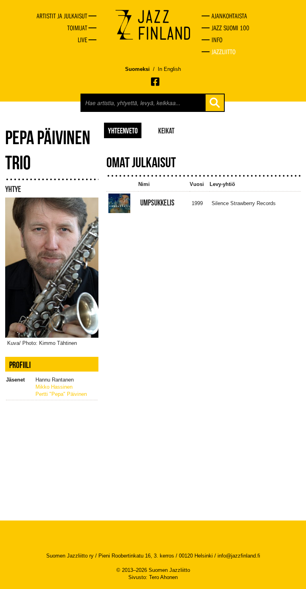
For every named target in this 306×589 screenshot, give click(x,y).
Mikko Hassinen (54, 387)
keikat (166, 130)
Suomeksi (137, 69)
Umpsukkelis (157, 202)
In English (169, 69)
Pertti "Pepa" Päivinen (61, 394)
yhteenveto (123, 130)
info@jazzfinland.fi (239, 556)
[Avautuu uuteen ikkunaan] (156, 81)
